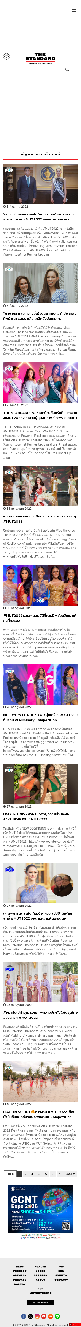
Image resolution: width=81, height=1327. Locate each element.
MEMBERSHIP (40, 1302)
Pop (61, 1266)
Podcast (20, 1271)
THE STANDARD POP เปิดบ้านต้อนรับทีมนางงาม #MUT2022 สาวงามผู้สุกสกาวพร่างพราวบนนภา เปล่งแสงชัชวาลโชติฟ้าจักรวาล (40, 415)
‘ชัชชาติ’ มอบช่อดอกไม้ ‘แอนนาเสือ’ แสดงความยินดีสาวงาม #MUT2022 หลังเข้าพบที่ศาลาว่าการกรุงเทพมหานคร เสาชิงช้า (38, 217)
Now (61, 1271)
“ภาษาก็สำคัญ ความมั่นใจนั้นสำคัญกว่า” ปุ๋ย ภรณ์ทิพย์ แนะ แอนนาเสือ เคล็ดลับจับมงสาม (40, 316)
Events (61, 1275)
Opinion (20, 1275)
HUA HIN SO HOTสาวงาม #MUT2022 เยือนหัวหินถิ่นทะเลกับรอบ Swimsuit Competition (39, 1114)
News (20, 1266)
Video (40, 1271)
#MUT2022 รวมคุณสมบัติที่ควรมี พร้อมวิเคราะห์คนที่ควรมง (39, 618)
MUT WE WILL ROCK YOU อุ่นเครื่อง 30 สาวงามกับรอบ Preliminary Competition (40, 717)
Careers (40, 1275)
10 (45, 1174)
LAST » (70, 1174)
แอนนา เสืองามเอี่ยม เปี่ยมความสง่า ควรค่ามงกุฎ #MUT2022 (39, 519)
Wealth (40, 1266)
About (40, 1280)
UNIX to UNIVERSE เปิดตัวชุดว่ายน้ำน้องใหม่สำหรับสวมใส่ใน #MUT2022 (37, 816)
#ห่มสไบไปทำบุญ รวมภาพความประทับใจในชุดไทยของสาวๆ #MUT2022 (40, 1015)
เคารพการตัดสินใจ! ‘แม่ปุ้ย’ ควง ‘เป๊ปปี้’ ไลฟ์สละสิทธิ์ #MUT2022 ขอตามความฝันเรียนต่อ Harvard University (38, 916)
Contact (61, 1280)
